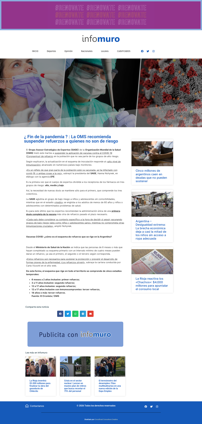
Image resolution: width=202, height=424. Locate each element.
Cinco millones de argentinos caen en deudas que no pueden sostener (151, 176)
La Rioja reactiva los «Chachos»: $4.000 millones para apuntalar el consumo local (152, 284)
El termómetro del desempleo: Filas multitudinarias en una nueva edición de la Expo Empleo (110, 386)
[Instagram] (153, 51)
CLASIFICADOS (123, 51)
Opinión (68, 51)
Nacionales (86, 51)
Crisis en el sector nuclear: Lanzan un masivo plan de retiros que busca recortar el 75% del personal (75, 386)
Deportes (51, 51)
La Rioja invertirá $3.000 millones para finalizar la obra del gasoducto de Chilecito (40, 386)
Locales (105, 51)
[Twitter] (147, 51)
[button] (60, 314)
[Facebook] (142, 51)
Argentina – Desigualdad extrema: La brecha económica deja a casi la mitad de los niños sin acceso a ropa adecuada (151, 229)
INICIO (35, 51)
